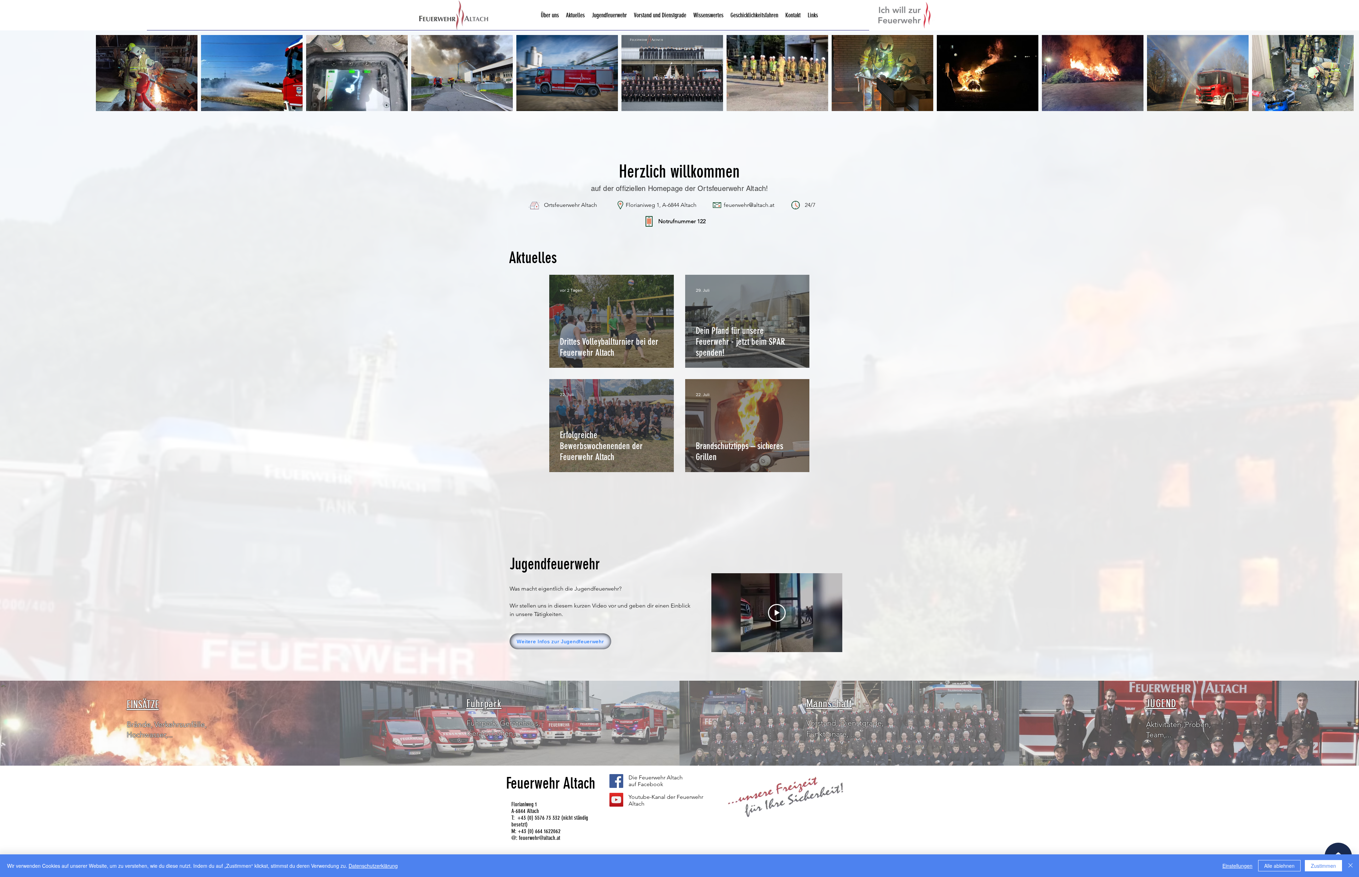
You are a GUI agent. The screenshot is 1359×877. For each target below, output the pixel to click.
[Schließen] (1350, 865)
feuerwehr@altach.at (539, 838)
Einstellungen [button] (1237, 865)
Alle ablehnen (1279, 865)
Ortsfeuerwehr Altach (570, 205)
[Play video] (777, 613)
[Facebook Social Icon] (616, 781)
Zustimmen (1323, 865)
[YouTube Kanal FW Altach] (616, 800)
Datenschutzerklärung (373, 865)
